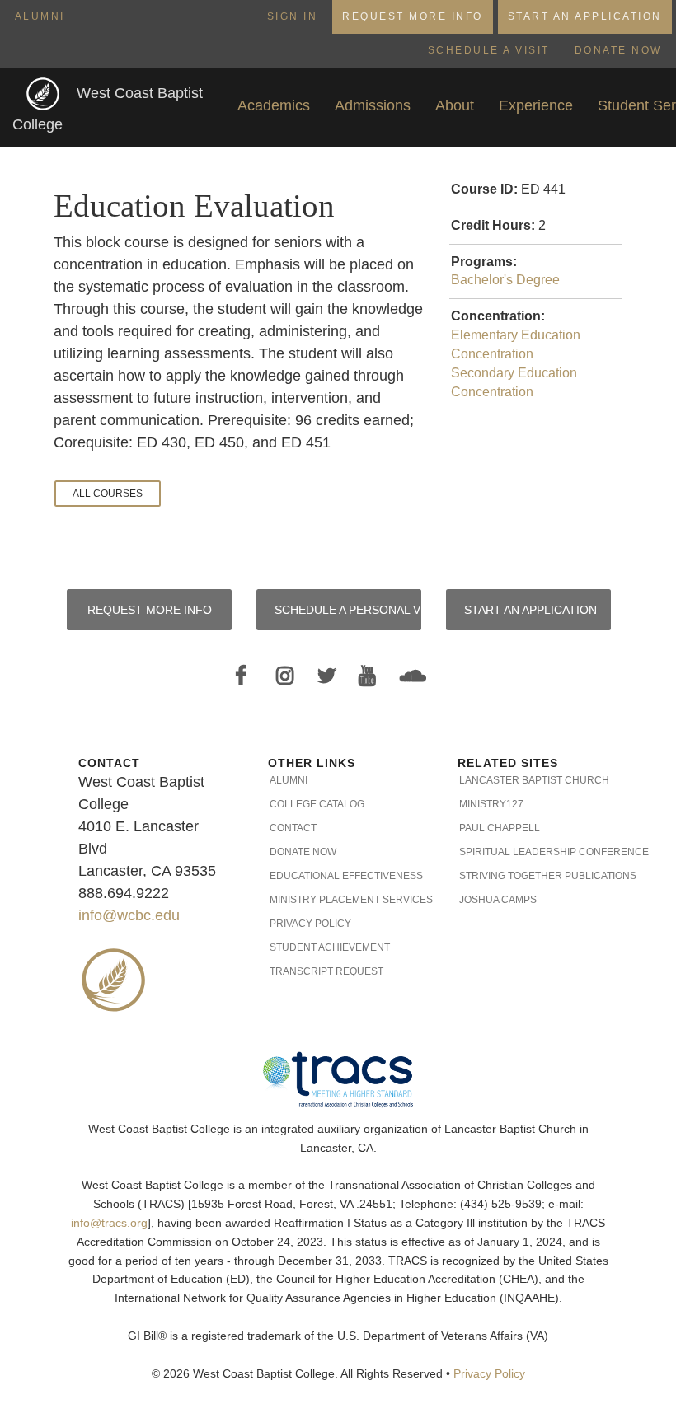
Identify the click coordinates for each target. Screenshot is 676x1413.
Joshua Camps (498, 899)
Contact (293, 828)
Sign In (292, 16)
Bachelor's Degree (505, 280)
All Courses (108, 493)
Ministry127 (491, 804)
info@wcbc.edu (129, 915)
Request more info (149, 609)
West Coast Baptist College (107, 109)
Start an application (530, 609)
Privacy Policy (310, 923)
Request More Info (412, 16)
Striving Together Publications (528, 876)
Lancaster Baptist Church (528, 780)
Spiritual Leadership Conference (528, 852)
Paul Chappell (499, 828)
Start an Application (585, 16)
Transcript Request (326, 971)
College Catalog (317, 804)
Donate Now (618, 50)
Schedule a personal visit (348, 609)
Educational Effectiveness (339, 876)
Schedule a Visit (489, 50)
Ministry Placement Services (339, 899)
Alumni (40, 16)
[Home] (44, 94)
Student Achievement (330, 947)
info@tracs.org (109, 1223)
